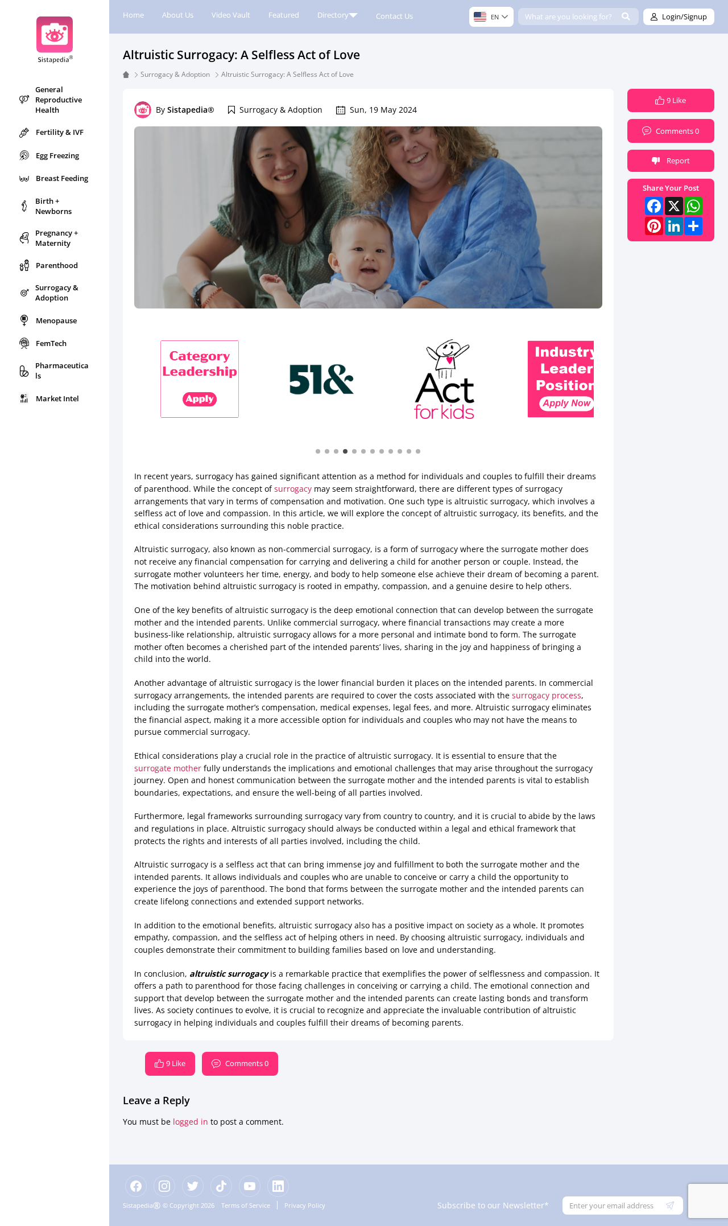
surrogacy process (546, 695)
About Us (177, 15)
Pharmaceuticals (62, 370)
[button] (318, 451)
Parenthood (57, 265)
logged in (190, 1121)
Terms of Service (245, 1205)
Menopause (56, 320)
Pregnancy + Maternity (56, 238)
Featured (283, 15)
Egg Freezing (57, 155)
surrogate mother (167, 768)
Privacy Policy (304, 1205)
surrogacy (293, 488)
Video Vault (231, 15)
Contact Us (394, 16)
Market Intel (57, 398)
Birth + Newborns (53, 206)
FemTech (51, 343)
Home (133, 15)
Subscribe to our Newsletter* (493, 1205)
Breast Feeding (62, 178)
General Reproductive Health (58, 99)
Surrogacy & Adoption (56, 292)
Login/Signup (684, 16)
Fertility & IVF (60, 132)
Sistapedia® (190, 109)
